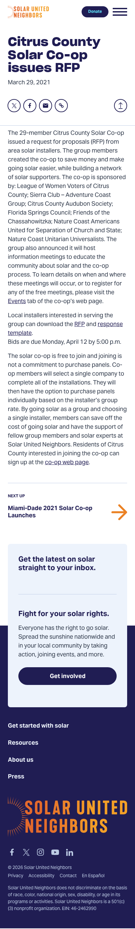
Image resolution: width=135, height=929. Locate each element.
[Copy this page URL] (61, 105)
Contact (68, 876)
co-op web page (67, 462)
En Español (93, 876)
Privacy (15, 876)
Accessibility (41, 876)
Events (17, 301)
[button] (120, 12)
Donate (95, 12)
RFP (79, 324)
